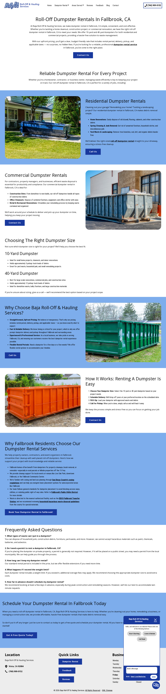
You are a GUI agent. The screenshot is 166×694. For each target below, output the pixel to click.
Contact (116, 5)
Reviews (90, 5)
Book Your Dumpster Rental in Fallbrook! (31, 512)
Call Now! (142, 639)
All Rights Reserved (92, 690)
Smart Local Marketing (138, 676)
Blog (108, 5)
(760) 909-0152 (15, 671)
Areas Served (77, 5)
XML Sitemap (107, 690)
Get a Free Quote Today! (19, 635)
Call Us (93, 151)
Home (49, 5)
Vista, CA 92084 (15, 666)
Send (154, 677)
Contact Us (83, 55)
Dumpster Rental (61, 5)
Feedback (99, 5)
